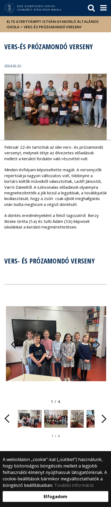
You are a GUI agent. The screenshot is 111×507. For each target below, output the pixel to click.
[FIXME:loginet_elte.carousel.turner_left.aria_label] (16, 344)
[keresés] (91, 8)
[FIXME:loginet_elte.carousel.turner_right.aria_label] (94, 344)
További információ (74, 485)
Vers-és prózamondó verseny (53, 26)
